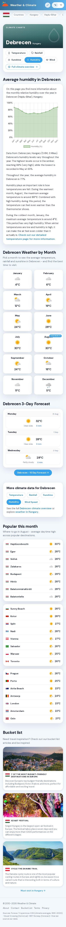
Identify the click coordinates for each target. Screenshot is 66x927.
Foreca (14, 913)
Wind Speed (31, 502)
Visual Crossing (11, 916)
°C (55, 5)
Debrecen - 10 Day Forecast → (33, 472)
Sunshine (16, 59)
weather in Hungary (26, 511)
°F (61, 5)
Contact (15, 908)
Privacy (45, 908)
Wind (52, 59)
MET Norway (35, 916)
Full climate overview (23, 67)
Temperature (18, 53)
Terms (37, 908)
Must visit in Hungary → (33, 890)
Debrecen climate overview (36, 508)
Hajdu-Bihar (50, 14)
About (6, 908)
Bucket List (26, 908)
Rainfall (39, 53)
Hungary (34, 14)
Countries (19, 14)
